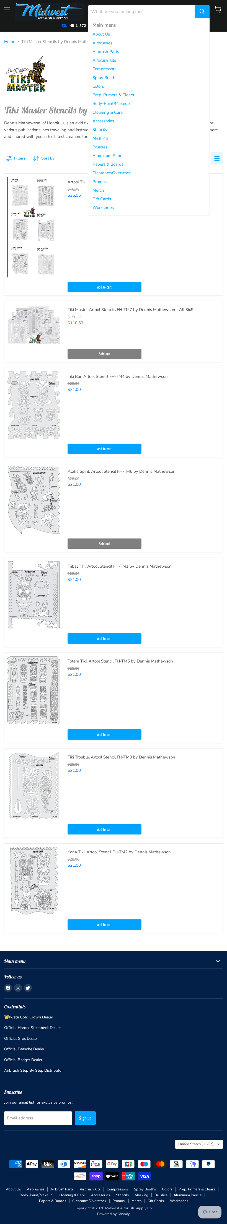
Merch (98, 190)
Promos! (99, 181)
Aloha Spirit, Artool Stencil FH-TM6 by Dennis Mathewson (122, 471)
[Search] (202, 11)
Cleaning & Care (107, 112)
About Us (101, 34)
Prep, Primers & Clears (113, 95)
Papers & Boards (107, 164)
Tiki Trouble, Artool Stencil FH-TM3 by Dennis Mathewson (121, 757)
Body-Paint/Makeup (111, 103)
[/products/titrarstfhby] (34, 786)
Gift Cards (101, 199)
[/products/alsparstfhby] (34, 500)
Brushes (99, 147)
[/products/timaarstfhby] (34, 324)
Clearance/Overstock (111, 173)
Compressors (104, 69)
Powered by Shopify (113, 1214)
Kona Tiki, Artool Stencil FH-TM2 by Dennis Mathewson (119, 852)
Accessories (103, 121)
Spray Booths (104, 77)
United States (196, 1144)
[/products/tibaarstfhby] (34, 405)
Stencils (99, 129)
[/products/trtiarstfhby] (34, 595)
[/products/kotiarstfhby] (34, 881)
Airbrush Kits (104, 60)
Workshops (103, 207)
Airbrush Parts (105, 51)
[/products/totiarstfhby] (34, 690)
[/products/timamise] (34, 227)
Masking (100, 138)
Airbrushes (102, 43)
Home (9, 41)
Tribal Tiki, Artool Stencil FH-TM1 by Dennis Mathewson (120, 566)
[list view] (217, 158)
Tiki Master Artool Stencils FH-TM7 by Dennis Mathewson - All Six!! (130, 309)
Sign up (85, 1118)
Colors (98, 86)
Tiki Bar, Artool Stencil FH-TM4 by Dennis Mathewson (118, 376)
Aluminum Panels (108, 155)
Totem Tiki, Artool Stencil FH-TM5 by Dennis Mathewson (120, 661)
